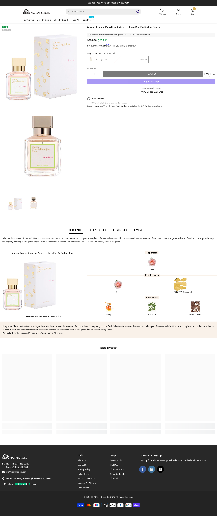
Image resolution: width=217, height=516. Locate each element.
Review (137, 230)
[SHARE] (213, 74)
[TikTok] (160, 469)
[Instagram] (151, 469)
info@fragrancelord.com (16, 471)
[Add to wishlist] (207, 74)
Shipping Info (98, 230)
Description (76, 230)
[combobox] (100, 12)
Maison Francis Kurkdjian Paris (105, 34)
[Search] (103, 12)
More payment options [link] (151, 87)
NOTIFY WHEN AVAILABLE (151, 92)
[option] (108, 3)
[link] (27, 427)
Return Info (120, 230)
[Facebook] (142, 469)
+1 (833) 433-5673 (20, 467)
